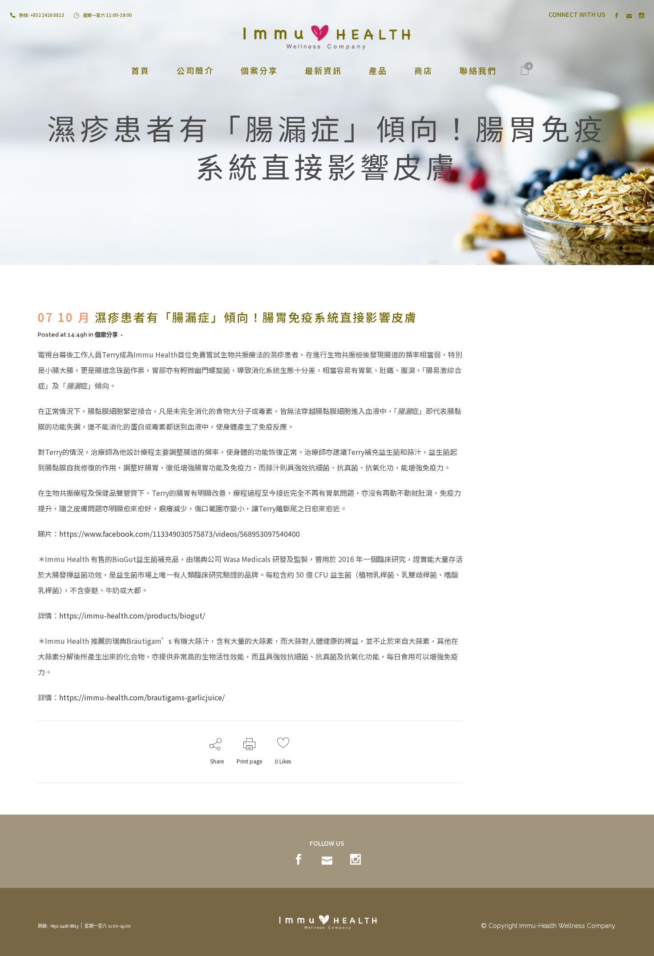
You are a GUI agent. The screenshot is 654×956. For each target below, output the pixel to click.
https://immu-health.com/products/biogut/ (132, 615)
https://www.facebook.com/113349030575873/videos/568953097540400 (179, 533)
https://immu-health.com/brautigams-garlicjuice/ (142, 697)
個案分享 (106, 334)
